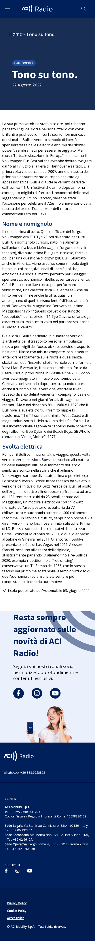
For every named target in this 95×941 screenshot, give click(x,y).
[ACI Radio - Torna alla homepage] (38, 9)
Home (15, 34)
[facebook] (18, 693)
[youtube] (55, 693)
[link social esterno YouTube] (29, 871)
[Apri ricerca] (83, 8)
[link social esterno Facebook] (6, 871)
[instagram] (37, 693)
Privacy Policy (17, 903)
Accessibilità (15, 918)
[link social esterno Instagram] (17, 871)
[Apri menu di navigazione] (7, 8)
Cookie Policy (16, 911)
